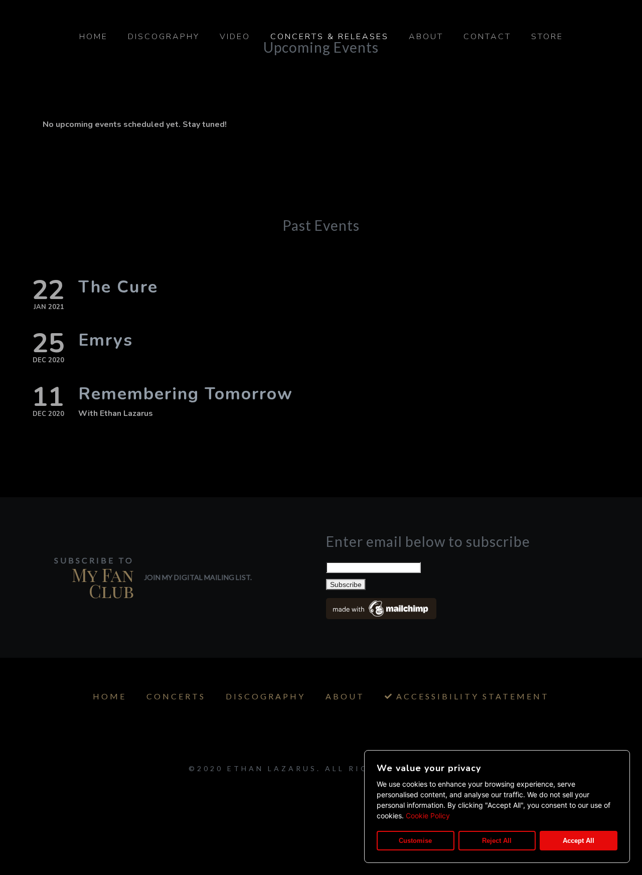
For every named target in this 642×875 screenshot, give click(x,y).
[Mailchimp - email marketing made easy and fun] (381, 615)
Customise (415, 840)
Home (93, 36)
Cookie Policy (428, 815)
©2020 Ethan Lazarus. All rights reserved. (321, 768)
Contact (487, 36)
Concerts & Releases (329, 36)
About (426, 36)
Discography (164, 36)
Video (235, 36)
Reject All (497, 840)
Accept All (578, 840)
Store (547, 36)
